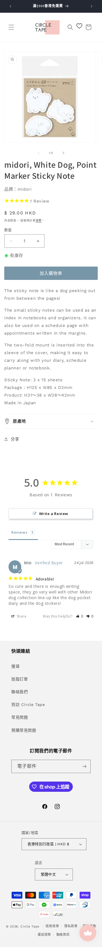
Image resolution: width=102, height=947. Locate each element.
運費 (39, 220)
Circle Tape (29, 926)
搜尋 (15, 666)
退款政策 (52, 926)
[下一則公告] (91, 6)
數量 (8, 230)
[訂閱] (84, 766)
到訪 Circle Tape (28, 704)
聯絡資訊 (63, 935)
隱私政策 (71, 926)
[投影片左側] (38, 153)
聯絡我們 (19, 691)
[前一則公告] (10, 6)
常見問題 (19, 717)
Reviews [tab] (19, 532)
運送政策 (44, 935)
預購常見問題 (23, 730)
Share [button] (21, 616)
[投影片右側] (63, 153)
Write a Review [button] (53, 513)
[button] (11, 27)
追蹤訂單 (19, 679)
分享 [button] (15, 439)
